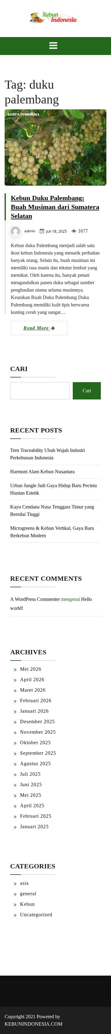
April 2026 (32, 679)
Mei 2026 (30, 669)
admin (29, 231)
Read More (36, 328)
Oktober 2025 (35, 742)
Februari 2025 (35, 816)
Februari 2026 (35, 700)
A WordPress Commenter (35, 599)
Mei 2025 (30, 795)
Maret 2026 (33, 690)
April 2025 (32, 805)
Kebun (27, 904)
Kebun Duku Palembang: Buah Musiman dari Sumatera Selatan (55, 207)
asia (24, 883)
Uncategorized (36, 914)
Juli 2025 (30, 774)
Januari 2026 (34, 711)
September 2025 (38, 753)
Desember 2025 (37, 721)
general (28, 893)
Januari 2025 (34, 826)
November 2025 (38, 732)
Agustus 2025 (35, 763)
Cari (19, 369)
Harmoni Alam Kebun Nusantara (42, 471)
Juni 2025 (31, 784)
